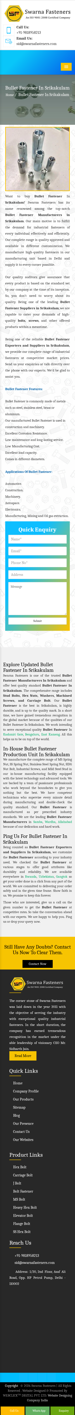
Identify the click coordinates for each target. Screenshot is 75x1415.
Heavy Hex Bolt (24, 1207)
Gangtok (61, 877)
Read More (23, 1056)
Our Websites (22, 1140)
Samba (37, 822)
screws (34, 321)
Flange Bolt (21, 1224)
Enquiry (63, 1411)
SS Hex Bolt (21, 1232)
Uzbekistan (46, 877)
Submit (37, 621)
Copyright (11, 1386)
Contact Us (21, 1132)
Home (10, 95)
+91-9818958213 (28, 32)
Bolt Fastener (22, 1191)
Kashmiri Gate (13, 734)
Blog (16, 1115)
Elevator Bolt (22, 1216)
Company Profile (25, 1091)
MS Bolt (18, 1199)
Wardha (50, 822)
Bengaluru (32, 734)
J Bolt (16, 1183)
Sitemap (18, 1107)
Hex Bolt (19, 1167)
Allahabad (65, 822)
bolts (21, 321)
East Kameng (50, 734)
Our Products (23, 1099)
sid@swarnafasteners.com (36, 44)
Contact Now (37, 964)
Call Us (13, 1411)
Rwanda (30, 877)
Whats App (38, 1411)
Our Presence (23, 1123)
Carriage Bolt (22, 1175)
